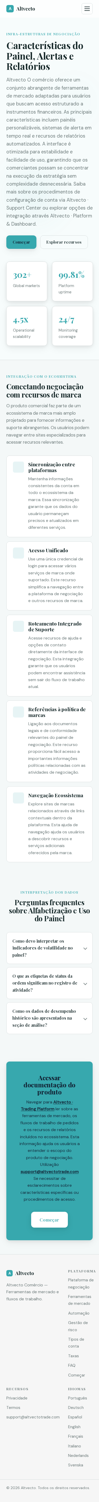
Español (75, 1417)
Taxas (73, 1356)
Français (75, 1436)
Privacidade (16, 1398)
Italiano (74, 1446)
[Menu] (87, 8)
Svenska (75, 1465)
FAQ (72, 1365)
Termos (13, 1407)
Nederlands (78, 1455)
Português (77, 1398)
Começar (21, 242)
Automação (78, 1313)
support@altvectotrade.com (50, 1171)
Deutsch (76, 1407)
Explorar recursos (64, 242)
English (74, 1427)
